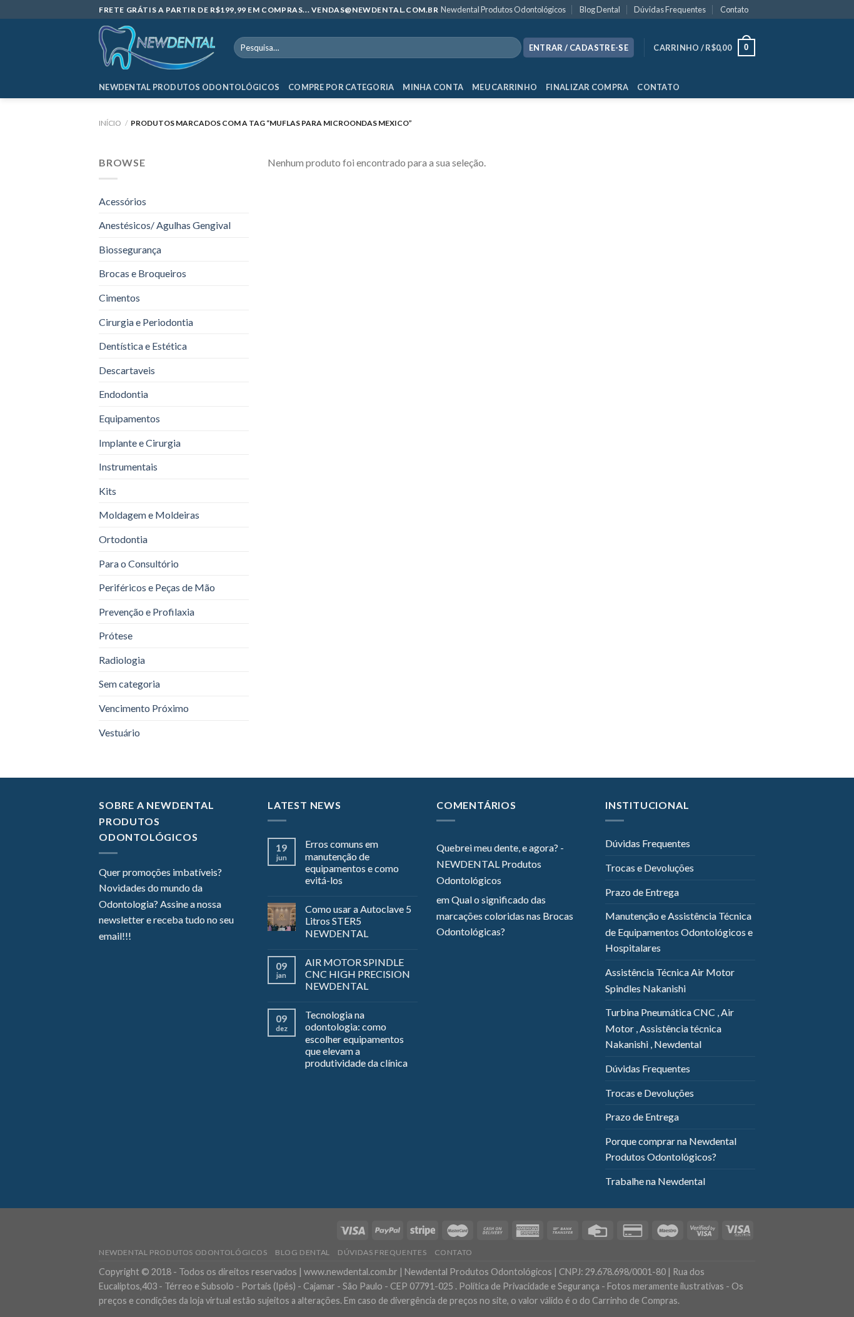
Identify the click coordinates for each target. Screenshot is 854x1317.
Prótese (116, 635)
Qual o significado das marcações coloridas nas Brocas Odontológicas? (504, 915)
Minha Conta (433, 87)
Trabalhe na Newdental (655, 1181)
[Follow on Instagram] (156, 937)
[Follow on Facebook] (141, 937)
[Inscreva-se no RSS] (217, 937)
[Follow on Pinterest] (202, 937)
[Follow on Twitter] (171, 937)
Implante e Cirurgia (140, 443)
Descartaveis (127, 370)
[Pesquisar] (509, 47)
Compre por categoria (341, 87)
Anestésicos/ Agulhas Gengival (165, 225)
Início (110, 123)
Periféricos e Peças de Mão (157, 587)
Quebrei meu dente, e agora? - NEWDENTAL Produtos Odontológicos (500, 863)
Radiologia (122, 660)
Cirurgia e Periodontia (146, 322)
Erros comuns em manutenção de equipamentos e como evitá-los (352, 862)
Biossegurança (130, 249)
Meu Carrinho (504, 87)
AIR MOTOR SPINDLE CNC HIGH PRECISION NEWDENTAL (357, 974)
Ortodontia (123, 539)
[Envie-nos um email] (186, 937)
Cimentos (119, 297)
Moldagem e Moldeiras (149, 515)
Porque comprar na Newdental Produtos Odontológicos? (670, 1149)
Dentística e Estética (143, 346)
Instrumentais (128, 466)
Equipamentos (129, 418)
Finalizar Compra (587, 87)
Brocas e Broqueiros (142, 273)
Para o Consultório (139, 563)
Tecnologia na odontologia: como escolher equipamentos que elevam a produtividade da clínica (356, 1039)
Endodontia (123, 394)
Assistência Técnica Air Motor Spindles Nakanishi (670, 980)
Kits (107, 491)
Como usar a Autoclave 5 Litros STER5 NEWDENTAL (358, 920)
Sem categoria (129, 683)
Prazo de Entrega (642, 892)
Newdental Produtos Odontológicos (503, 9)
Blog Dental (600, 9)
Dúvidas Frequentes (670, 9)
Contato (734, 9)
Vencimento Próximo (144, 708)
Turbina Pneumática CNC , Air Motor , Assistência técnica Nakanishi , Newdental (669, 1028)
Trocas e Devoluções (649, 867)
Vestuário (119, 732)
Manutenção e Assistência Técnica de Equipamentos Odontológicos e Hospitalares (679, 931)
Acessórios (122, 201)
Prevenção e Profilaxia (146, 612)
